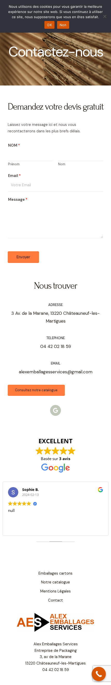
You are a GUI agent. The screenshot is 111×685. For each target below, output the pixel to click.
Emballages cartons (55, 573)
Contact (55, 600)
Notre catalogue (55, 582)
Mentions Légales (55, 591)
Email (14, 175)
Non (63, 25)
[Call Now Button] (99, 674)
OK (49, 25)
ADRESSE (55, 305)
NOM (14, 145)
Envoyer (23, 257)
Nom (61, 164)
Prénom (14, 164)
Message (17, 199)
